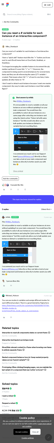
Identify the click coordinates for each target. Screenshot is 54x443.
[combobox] (27, 14)
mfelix (8, 217)
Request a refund (8, 403)
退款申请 (5, 388)
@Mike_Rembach (24, 101)
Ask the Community (11, 22)
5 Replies (5, 406)
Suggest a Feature (9, 343)
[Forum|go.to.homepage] (7, 5)
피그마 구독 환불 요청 (10, 410)
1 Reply (5, 399)
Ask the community (10, 179)
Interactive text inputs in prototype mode (18, 340)
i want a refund (7, 396)
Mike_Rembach (12, 47)
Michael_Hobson (12, 296)
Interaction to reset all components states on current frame (24, 333)
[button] (2, 5)
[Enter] (4, 14)
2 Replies (5, 392)
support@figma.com (26, 156)
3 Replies (5, 414)
